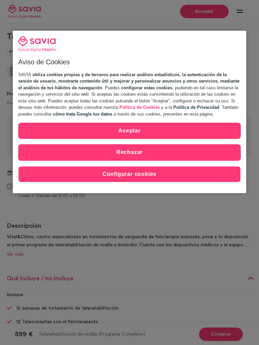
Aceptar (129, 130)
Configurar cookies (129, 174)
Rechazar (129, 152)
